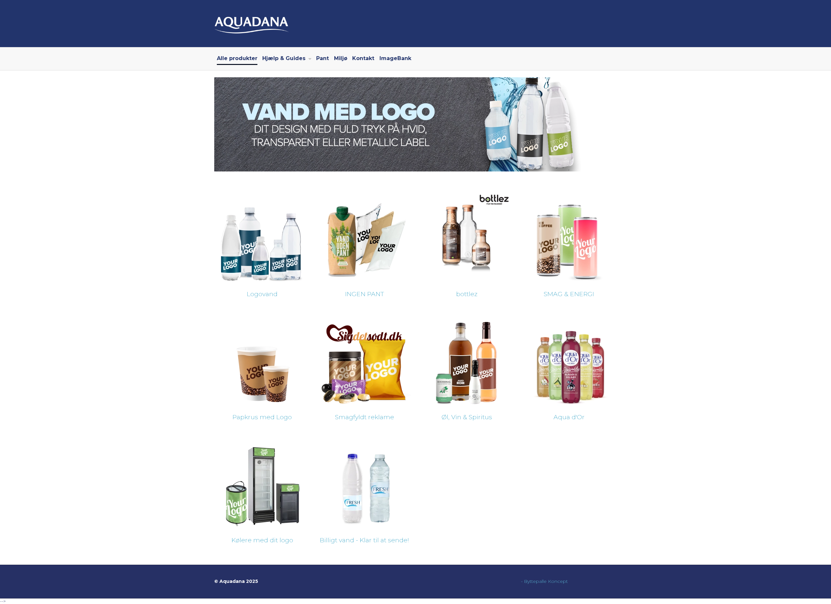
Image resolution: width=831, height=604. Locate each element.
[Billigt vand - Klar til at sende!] (364, 482)
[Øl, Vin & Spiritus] (466, 359)
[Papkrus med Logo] (261, 359)
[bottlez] (466, 236)
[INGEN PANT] (364, 236)
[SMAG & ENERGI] (568, 236)
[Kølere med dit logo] (261, 482)
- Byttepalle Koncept (544, 581)
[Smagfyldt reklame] (364, 359)
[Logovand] (261, 236)
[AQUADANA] (415, 23)
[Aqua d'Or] (568, 359)
